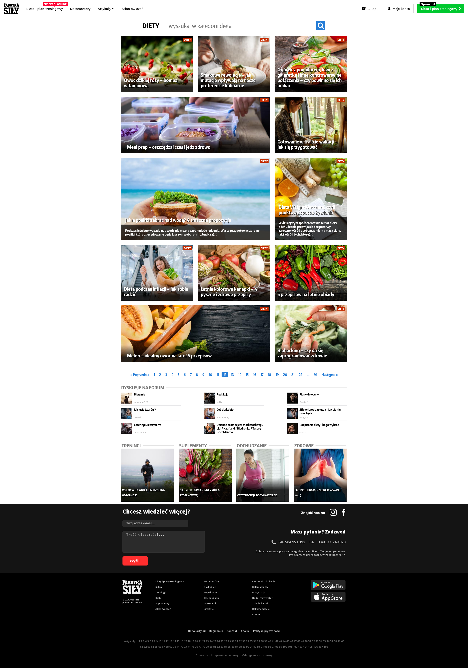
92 (254, 646)
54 (320, 641)
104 (305, 646)
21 (293, 374)
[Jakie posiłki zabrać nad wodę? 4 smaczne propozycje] (195, 199)
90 (247, 646)
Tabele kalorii (260, 603)
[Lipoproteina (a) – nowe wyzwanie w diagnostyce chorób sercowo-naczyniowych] (320, 475)
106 (315, 646)
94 (262, 646)
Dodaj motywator (262, 598)
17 (262, 374)
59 (338, 641)
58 (335, 641)
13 (232, 374)
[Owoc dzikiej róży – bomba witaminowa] (157, 64)
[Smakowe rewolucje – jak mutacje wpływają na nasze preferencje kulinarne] (234, 64)
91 (315, 374)
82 (218, 646)
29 (229, 641)
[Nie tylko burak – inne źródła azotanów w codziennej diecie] (205, 475)
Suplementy (162, 603)
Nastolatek (210, 603)
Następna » (330, 374)
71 (178, 646)
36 (254, 641)
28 (225, 641)
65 (156, 646)
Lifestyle (209, 609)
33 (243, 641)
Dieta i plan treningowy (45, 8)
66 (159, 646)
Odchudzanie (212, 598)
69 (170, 646)
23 (207, 641)
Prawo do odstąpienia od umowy (217, 655)
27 (221, 641)
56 (328, 641)
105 (310, 646)
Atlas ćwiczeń (133, 9)
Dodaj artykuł (197, 631)
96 (269, 646)
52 (313, 641)
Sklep (158, 587)
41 (273, 641)
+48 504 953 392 (291, 542)
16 (254, 374)
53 (317, 641)
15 (247, 374)
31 (236, 641)
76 (196, 646)
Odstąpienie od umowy (257, 655)
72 (181, 646)
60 (342, 641)
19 (277, 374)
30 (232, 641)
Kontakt (232, 631)
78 (203, 646)
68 (167, 646)
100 (285, 646)
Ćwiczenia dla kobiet (264, 581)
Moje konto (210, 592)
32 (240, 641)
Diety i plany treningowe (169, 581)
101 (290, 646)
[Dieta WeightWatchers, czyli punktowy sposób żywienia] (311, 199)
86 (232, 646)
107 (320, 646)
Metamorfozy (80, 9)
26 (218, 641)
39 (265, 641)
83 (221, 646)
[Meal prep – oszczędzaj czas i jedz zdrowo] (195, 125)
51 (309, 641)
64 (152, 646)
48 (298, 641)
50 (306, 641)
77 (200, 646)
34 (247, 641)
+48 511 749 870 (332, 542)
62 (145, 646)
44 (284, 641)
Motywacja (258, 592)
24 (211, 641)
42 (276, 641)
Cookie (245, 631)
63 (148, 646)
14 (239, 374)
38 (262, 641)
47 (295, 641)
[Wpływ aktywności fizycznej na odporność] (147, 475)
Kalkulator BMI (260, 587)
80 (211, 646)
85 (229, 646)
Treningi (160, 592)
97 (273, 646)
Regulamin (216, 631)
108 (326, 646)
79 (207, 646)
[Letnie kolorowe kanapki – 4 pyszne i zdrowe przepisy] (234, 273)
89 (243, 646)
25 (214, 641)
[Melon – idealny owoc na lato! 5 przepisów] (195, 333)
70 (174, 646)
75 (192, 646)
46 (291, 641)
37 (258, 641)
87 (236, 646)
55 (324, 641)
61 (141, 646)
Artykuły (105, 9)
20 (285, 374)
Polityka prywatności (266, 631)
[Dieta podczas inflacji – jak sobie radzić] (157, 273)
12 (225, 374)
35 (251, 641)
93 (258, 646)
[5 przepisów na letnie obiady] (311, 273)
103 (300, 646)
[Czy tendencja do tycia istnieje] (262, 475)
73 (185, 646)
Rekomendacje (261, 609)
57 (331, 641)
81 (214, 646)
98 (276, 646)
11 (217, 374)
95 (265, 646)
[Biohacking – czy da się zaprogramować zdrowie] (311, 333)
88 (240, 646)
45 (287, 641)
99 (280, 646)
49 (302, 641)
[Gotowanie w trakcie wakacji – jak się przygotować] (311, 125)
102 (295, 646)
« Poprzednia (139, 374)
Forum (256, 614)
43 (280, 641)
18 (269, 374)
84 (225, 646)
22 (301, 374)
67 (163, 646)
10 (210, 374)
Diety (158, 598)
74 (189, 646)
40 (269, 641)
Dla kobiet (210, 587)
